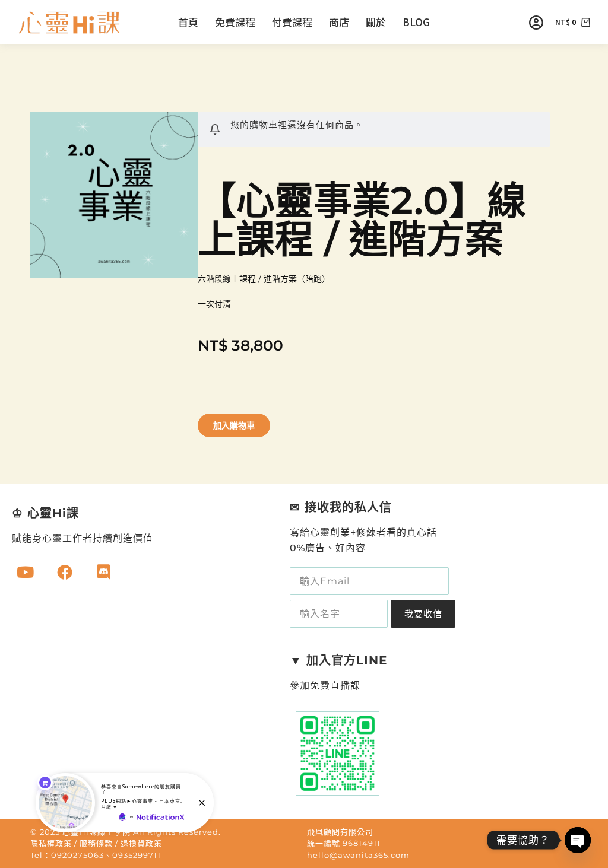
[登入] (536, 22)
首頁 (188, 21)
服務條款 (96, 843)
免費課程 (235, 21)
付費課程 (292, 21)
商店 (339, 21)
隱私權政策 (51, 843)
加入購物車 (234, 425)
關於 (376, 21)
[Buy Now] (125, 802)
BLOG (416, 21)
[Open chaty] (578, 840)
